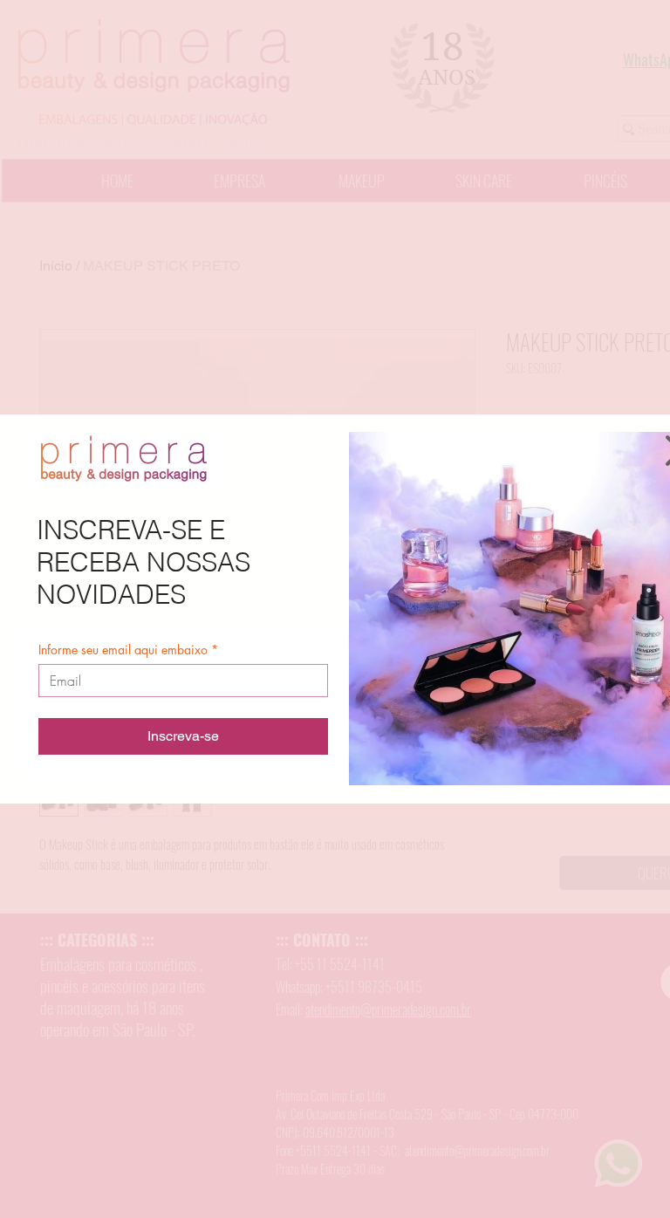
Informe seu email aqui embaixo (128, 649)
